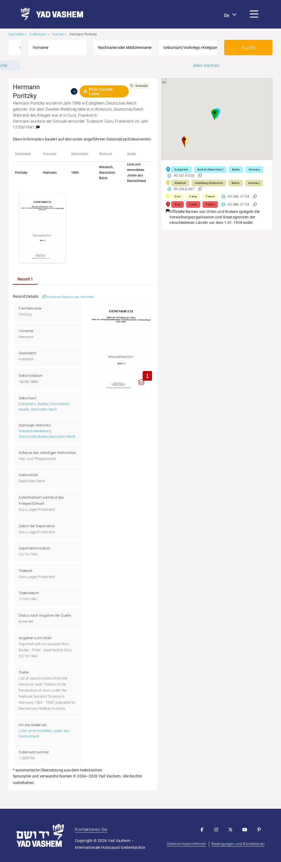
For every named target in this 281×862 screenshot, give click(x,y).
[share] (74, 91)
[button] (254, 14)
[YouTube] (244, 829)
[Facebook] (201, 829)
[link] (49, 14)
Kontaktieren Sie (91, 829)
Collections (37, 34)
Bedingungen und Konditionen (238, 844)
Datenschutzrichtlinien (186, 844)
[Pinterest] (259, 829)
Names (58, 34)
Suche (248, 47)
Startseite (16, 34)
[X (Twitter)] (230, 829)
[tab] (25, 279)
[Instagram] (216, 829)
